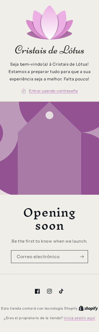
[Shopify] (88, 308)
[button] (49, 91)
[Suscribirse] (82, 256)
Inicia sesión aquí (79, 318)
